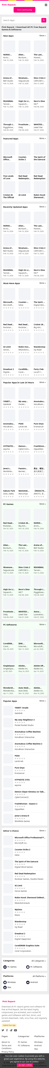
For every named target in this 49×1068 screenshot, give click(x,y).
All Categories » (39, 960)
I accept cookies (25, 1065)
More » (42, 35)
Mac (9, 987)
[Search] (43, 20)
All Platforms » (39, 976)
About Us (6, 1042)
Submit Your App (9, 1025)
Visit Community (24, 9)
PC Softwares (36, 966)
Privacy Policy (8, 1051)
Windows (11, 982)
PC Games (12, 966)
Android (34, 982)
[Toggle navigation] (46, 5)
